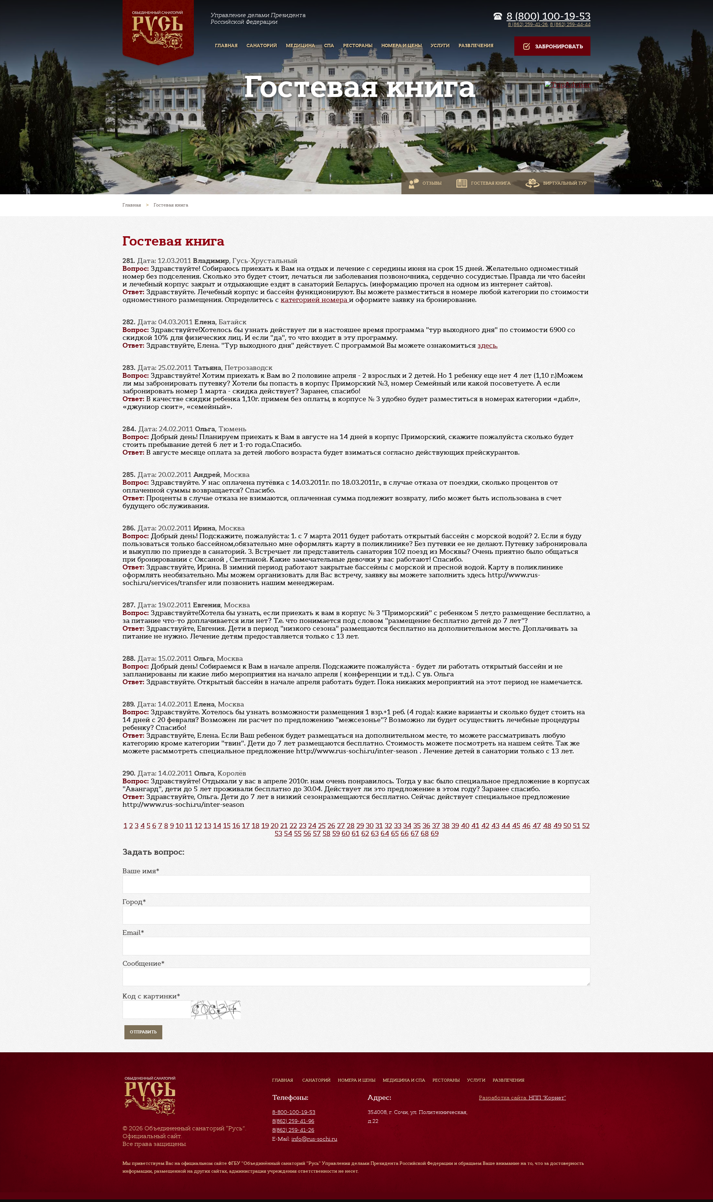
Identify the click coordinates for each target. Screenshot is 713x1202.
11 (189, 825)
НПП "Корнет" (522, 1097)
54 (288, 833)
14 (217, 825)
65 (395, 833)
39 (455, 825)
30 (370, 825)
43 (495, 825)
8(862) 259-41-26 (293, 1130)
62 (365, 833)
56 (307, 833)
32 (388, 825)
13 (207, 825)
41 (475, 825)
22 (293, 825)
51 (576, 825)
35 (417, 825)
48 (547, 825)
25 (322, 825)
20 (275, 825)
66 (405, 833)
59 (336, 833)
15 (227, 825)
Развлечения (508, 1080)
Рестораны (446, 1080)
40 (465, 825)
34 (407, 825)
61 (355, 833)
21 (284, 825)
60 (346, 833)
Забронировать (559, 46)
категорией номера (315, 299)
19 (265, 825)
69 (435, 833)
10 (179, 825)
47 (537, 825)
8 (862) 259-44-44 (570, 24)
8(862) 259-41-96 (293, 1121)
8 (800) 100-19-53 (548, 16)
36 (426, 825)
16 (236, 825)
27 (341, 825)
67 (415, 833)
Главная (282, 1080)
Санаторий (316, 1080)
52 (586, 825)
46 (526, 825)
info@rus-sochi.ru (314, 1139)
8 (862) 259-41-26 (528, 24)
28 (351, 825)
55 (298, 833)
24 (312, 825)
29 (360, 825)
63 (375, 833)
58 (327, 833)
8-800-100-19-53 (293, 1112)
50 (567, 825)
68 (425, 833)
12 (198, 825)
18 (256, 825)
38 (446, 825)
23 (302, 825)
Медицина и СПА (404, 1080)
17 (246, 825)
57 (317, 833)
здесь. (488, 345)
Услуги (476, 1080)
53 (278, 833)
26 (331, 825)
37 (436, 825)
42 (485, 825)
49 (557, 825)
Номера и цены (356, 1080)
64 (385, 833)
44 (505, 825)
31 (379, 825)
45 (516, 825)
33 (397, 825)
